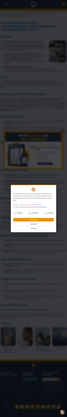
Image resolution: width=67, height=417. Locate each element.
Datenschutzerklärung (41, 207)
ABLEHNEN (34, 228)
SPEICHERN (33, 224)
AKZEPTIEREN (33, 219)
